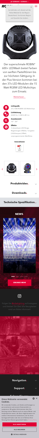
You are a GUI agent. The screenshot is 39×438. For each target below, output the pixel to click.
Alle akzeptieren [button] (19, 424)
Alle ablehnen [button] (19, 429)
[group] (2, 169)
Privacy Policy (32, 420)
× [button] (36, 398)
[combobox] (33, 398)
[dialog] (19, 417)
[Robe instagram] (19, 296)
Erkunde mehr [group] (19, 283)
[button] (20, 434)
